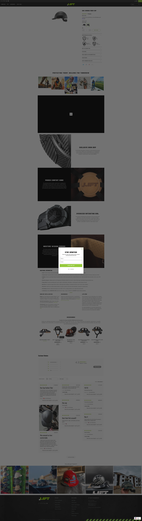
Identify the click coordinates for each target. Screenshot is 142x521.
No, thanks (71, 269)
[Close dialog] (82, 249)
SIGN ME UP (71, 265)
